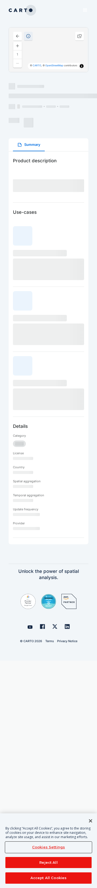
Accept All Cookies (48, 878)
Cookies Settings (48, 847)
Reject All (48, 862)
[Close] (90, 821)
